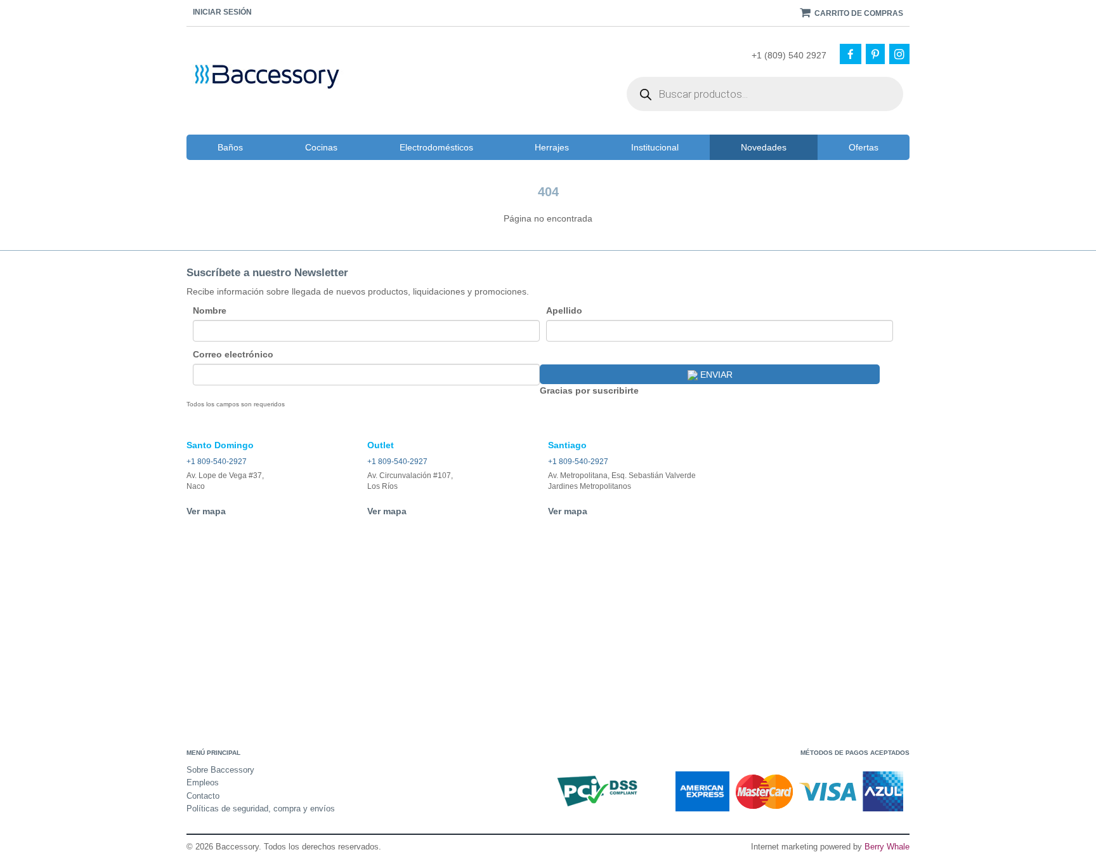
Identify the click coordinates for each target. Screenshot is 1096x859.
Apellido (564, 310)
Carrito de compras (857, 13)
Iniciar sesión (222, 12)
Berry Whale (887, 846)
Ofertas (863, 147)
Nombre (209, 310)
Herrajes (552, 147)
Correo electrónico (233, 354)
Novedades (763, 147)
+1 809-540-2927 (216, 461)
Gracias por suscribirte (589, 390)
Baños (230, 147)
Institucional (655, 147)
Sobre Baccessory (220, 770)
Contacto (202, 796)
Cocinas (321, 147)
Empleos (202, 782)
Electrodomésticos (436, 147)
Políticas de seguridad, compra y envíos (260, 808)
